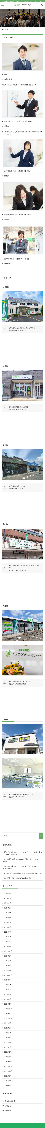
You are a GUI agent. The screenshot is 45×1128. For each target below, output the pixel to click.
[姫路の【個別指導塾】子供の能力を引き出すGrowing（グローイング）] (22, 4)
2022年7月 (8, 1033)
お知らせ (8, 1106)
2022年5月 (8, 1037)
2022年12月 (8, 1009)
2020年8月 (8, 1085)
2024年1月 (8, 970)
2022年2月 (8, 1052)
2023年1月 (8, 1004)
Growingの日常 (10, 1101)
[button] (42, 4)
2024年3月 (8, 965)
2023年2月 (8, 999)
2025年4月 (8, 932)
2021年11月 (8, 1066)
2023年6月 (8, 985)
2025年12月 (8, 917)
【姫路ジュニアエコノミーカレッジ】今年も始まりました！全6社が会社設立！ (22, 853)
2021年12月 (8, 1062)
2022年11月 (8, 1013)
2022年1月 (8, 1057)
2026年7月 (8, 893)
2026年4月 (8, 903)
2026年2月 (8, 908)
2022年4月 (8, 1042)
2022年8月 (8, 1028)
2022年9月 (8, 1023)
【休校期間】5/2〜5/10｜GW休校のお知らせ (18, 878)
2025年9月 (8, 922)
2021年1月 (8, 1081)
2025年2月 (8, 941)
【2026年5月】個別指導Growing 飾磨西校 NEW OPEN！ (22, 873)
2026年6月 (8, 898)
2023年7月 (8, 980)
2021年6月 (8, 1076)
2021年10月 (8, 1071)
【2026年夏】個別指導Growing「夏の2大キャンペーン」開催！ (22, 860)
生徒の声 (8, 1110)
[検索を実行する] (41, 836)
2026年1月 (8, 913)
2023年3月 (8, 994)
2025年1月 (8, 946)
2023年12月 (8, 975)
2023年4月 (8, 989)
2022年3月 (8, 1047)
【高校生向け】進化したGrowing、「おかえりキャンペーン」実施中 (22, 867)
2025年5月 (8, 927)
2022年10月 (8, 1018)
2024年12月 (8, 951)
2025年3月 (8, 937)
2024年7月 (8, 961)
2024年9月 (8, 956)
